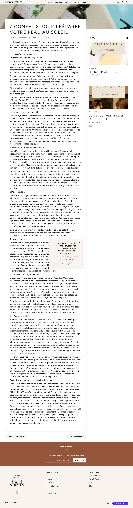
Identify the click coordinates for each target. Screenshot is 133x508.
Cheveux (50, 482)
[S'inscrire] (77, 263)
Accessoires (51, 493)
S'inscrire (79, 460)
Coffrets (50, 489)
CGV (90, 486)
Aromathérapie (52, 486)
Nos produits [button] (52, 472)
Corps (49, 475)
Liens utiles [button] (94, 472)
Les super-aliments (103, 71)
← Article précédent (16, 436)
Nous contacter (94, 475)
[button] (58, 2)
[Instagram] (112, 503)
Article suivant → (76, 436)
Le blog (91, 482)
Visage (49, 479)
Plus (90, 78)
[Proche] (81, 242)
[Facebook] (108, 503)
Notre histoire (94, 479)
